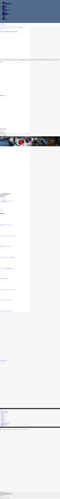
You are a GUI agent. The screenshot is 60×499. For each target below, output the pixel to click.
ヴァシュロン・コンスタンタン (4, 412)
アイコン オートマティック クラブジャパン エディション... (8, 289)
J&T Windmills (4, 8)
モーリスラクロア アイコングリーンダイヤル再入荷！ (7, 257)
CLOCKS (3, 14)
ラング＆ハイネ (3, 422)
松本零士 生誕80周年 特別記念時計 (6, 3)
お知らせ (2, 1)
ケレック (2, 414)
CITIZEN (3, 6)
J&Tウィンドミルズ (3, 410)
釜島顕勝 (3, 17)
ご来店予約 (2, 21)
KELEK (3, 12)
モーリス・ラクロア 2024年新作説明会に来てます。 (7, 268)
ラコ (1, 421)
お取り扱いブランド (3, 4)
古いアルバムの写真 (4, 19)
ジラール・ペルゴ (3, 416)
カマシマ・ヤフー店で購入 (3, 130)
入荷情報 (3, 2)
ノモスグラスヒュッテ (3, 418)
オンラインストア (3, 20)
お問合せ (2, 22)
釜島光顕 (3, 18)
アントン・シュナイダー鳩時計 (6, 10)
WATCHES (3, 15)
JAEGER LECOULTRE (5, 13)
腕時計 (2, 425)
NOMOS (3, 7)
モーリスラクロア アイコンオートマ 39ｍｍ (6, 299)
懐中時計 (2, 423)
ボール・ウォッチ (3, 420)
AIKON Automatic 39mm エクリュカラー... (5, 224)
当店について (4, 16)
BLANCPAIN (3, 11)
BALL (3, 5)
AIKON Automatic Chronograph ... (4, 278)
